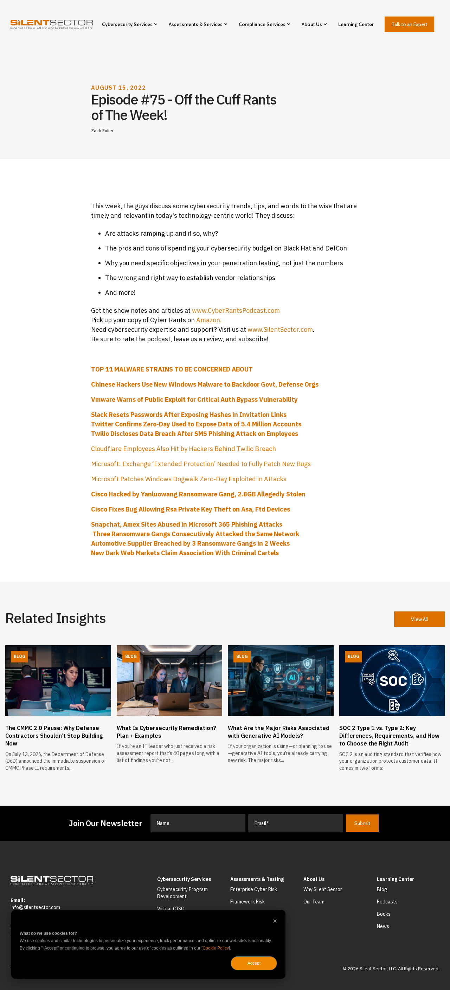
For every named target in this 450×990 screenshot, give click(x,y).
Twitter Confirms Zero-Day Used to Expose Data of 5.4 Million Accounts (196, 424)
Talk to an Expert (409, 24)
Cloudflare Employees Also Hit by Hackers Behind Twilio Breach (183, 449)
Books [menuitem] (384, 914)
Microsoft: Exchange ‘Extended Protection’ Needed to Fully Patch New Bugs (201, 464)
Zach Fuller (102, 130)
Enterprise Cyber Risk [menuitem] (253, 889)
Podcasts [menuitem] (387, 902)
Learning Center (356, 24)
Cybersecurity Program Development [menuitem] (183, 893)
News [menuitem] (383, 926)
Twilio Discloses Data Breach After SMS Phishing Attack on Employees (194, 434)
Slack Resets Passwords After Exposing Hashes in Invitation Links (189, 415)
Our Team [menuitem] (313, 902)
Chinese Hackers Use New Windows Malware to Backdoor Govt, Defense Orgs (205, 384)
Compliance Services (262, 24)
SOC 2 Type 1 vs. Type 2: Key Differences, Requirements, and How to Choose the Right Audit (389, 735)
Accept (254, 963)
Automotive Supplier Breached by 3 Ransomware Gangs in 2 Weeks (190, 543)
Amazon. (209, 320)
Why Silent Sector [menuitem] (322, 889)
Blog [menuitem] (382, 889)
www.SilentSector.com (280, 329)
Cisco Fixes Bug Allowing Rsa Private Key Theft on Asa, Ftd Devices (190, 509)
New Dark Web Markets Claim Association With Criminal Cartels (185, 553)
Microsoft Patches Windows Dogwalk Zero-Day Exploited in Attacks (189, 479)
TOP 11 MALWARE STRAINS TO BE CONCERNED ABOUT (172, 369)
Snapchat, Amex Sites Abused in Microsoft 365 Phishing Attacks (186, 524)
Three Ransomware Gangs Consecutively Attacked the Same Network (195, 534)
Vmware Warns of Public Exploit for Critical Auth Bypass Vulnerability (194, 399)
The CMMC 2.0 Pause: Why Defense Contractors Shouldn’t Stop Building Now (54, 735)
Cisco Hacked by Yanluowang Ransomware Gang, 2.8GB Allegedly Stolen (198, 494)
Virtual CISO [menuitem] (171, 909)
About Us (312, 24)
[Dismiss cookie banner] (275, 922)
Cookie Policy (215, 948)
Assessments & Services (196, 24)
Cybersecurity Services (127, 24)
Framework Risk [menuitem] (247, 902)
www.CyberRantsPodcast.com (236, 310)
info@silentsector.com (35, 907)
